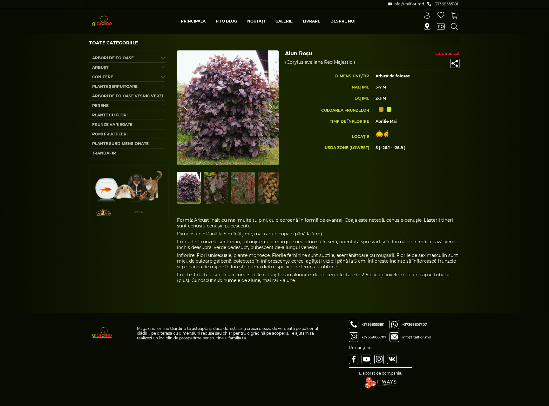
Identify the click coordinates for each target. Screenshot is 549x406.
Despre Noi (343, 21)
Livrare (311, 21)
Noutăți (256, 21)
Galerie (284, 21)
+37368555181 (373, 324)
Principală (193, 21)
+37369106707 (374, 337)
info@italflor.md (416, 337)
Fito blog (226, 21)
